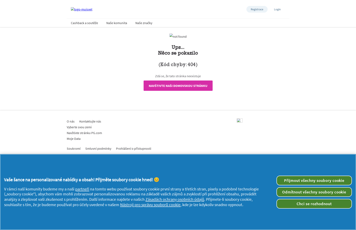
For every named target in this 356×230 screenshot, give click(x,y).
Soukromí (74, 148)
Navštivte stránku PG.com (84, 133)
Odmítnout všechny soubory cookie (314, 191)
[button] (257, 9)
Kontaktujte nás (90, 121)
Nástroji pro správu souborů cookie (150, 204)
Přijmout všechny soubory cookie (314, 180)
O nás (71, 121)
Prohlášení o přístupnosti (133, 148)
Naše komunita (116, 23)
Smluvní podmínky (98, 148)
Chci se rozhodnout (314, 203)
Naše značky (143, 23)
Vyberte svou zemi (79, 127)
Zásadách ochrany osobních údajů (174, 199)
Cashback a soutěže (84, 23)
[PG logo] (239, 121)
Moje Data (74, 139)
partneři (82, 189)
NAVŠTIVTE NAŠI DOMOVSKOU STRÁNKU (178, 86)
